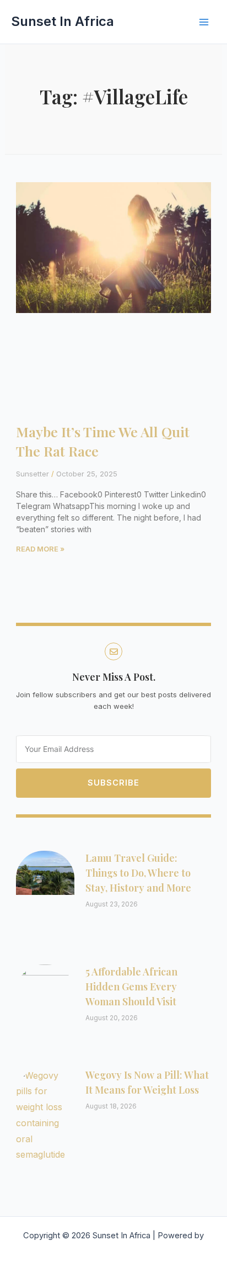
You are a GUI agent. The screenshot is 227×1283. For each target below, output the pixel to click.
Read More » (40, 548)
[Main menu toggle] (204, 22)
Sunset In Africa (62, 21)
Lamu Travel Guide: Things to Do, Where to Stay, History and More (138, 872)
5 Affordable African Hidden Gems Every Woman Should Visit (131, 986)
